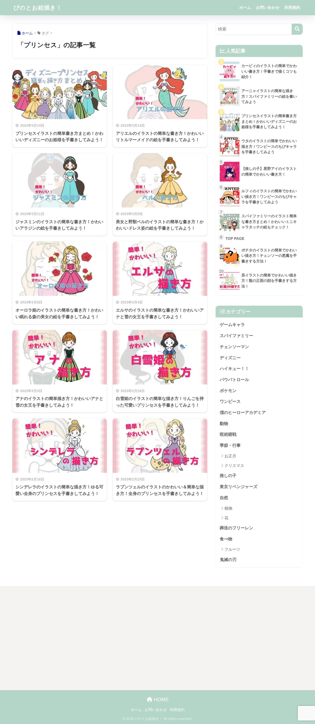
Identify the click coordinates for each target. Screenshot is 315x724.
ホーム (245, 7)
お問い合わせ (268, 7)
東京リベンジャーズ (238, 486)
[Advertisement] (57, 639)
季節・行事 (230, 445)
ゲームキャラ (232, 324)
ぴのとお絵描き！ (38, 7)
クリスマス (234, 466)
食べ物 (226, 539)
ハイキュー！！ (234, 368)
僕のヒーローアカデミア (243, 412)
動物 (224, 423)
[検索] (297, 29)
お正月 (230, 456)
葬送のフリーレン (236, 528)
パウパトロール (234, 379)
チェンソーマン (234, 346)
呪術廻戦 (228, 434)
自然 (224, 497)
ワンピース (230, 401)
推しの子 (228, 475)
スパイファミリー (236, 335)
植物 (228, 508)
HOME (160, 699)
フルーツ (232, 549)
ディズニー (230, 357)
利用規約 (292, 7)
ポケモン (228, 390)
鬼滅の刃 (228, 559)
